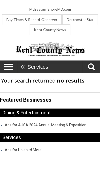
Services (38, 66)
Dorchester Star (80, 19)
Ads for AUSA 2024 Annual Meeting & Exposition (45, 125)
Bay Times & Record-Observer (31, 19)
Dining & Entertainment (26, 112)
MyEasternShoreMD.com (50, 9)
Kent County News (50, 29)
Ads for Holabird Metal (23, 150)
